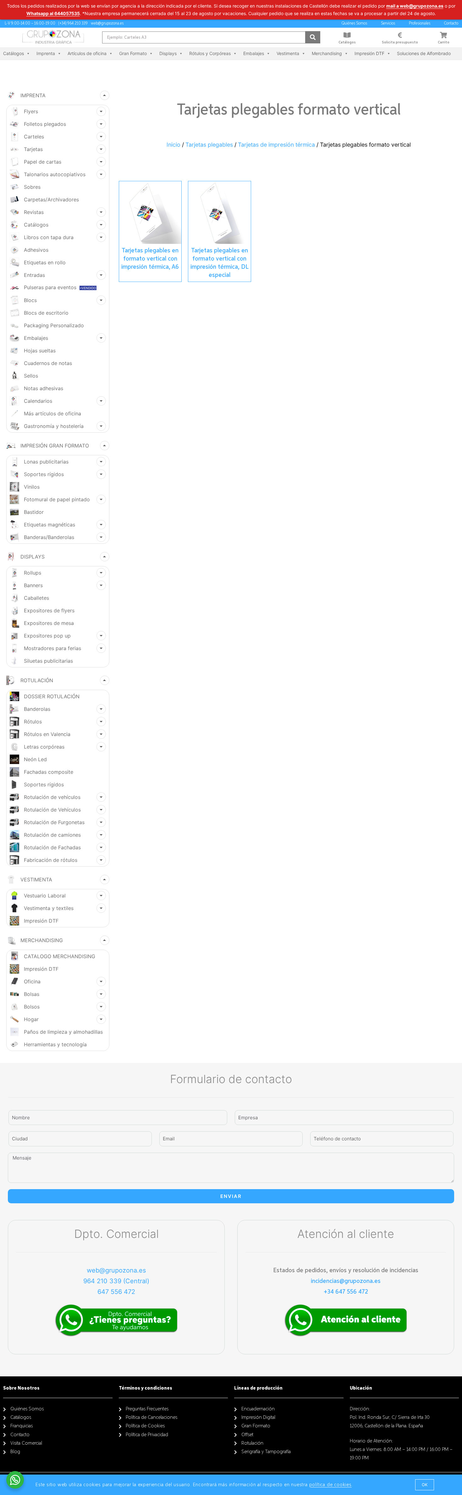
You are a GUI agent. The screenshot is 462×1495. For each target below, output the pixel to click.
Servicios (388, 23)
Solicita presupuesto (400, 42)
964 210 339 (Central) (116, 1281)
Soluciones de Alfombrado (424, 53)
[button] (424, 1484)
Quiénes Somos (354, 23)
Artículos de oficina (87, 53)
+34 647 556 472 (346, 1292)
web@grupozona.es (116, 1270)
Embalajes (253, 53)
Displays (168, 53)
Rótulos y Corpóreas (210, 53)
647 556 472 (116, 1291)
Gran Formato (133, 53)
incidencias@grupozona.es (346, 1281)
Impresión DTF (369, 53)
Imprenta (45, 53)
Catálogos (347, 42)
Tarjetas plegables (209, 144)
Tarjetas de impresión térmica (276, 144)
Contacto (451, 23)
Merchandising (327, 53)
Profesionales (419, 23)
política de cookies (330, 1484)
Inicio (173, 144)
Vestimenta (288, 53)
